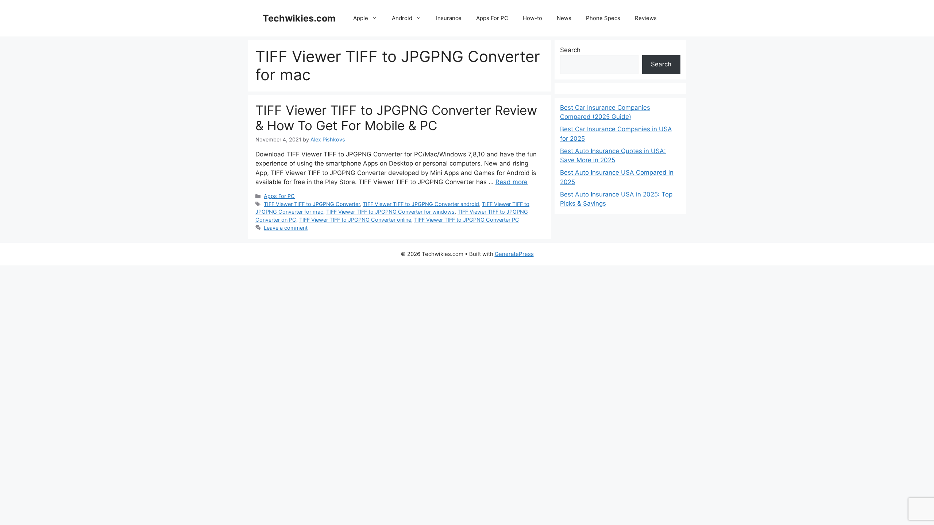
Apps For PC (492, 18)
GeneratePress (514, 253)
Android (402, 18)
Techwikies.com (299, 18)
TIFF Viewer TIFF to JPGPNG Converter (312, 204)
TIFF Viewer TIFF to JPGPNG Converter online (355, 220)
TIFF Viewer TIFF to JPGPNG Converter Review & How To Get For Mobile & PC (396, 117)
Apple (360, 18)
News (564, 18)
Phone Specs (603, 18)
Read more (511, 182)
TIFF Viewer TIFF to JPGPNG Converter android (421, 204)
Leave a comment (286, 228)
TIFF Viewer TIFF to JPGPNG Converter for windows (390, 212)
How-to (532, 18)
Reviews (646, 18)
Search (570, 50)
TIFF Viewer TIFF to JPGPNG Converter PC (466, 220)
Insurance (449, 18)
